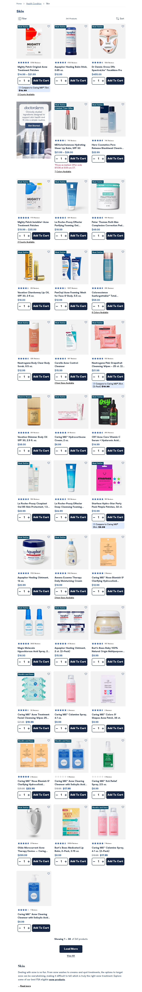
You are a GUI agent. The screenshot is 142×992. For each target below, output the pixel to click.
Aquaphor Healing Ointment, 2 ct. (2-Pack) (70, 650)
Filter (24, 18)
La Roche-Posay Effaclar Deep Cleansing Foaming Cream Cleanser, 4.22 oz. (69, 505)
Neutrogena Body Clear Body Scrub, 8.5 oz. (34, 365)
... (24, 986)
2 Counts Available (26, 94)
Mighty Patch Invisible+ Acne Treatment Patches (33, 224)
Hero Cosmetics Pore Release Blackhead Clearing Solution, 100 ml (107, 147)
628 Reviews (35, 359)
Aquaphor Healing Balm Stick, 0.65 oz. (71, 69)
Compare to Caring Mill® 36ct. (105, 525)
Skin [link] (48, 4)
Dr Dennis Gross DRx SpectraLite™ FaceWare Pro (107, 69)
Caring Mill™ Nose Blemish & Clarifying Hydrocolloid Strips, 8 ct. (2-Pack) (34, 783)
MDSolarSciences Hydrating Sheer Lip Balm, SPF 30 (70, 146)
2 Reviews (108, 573)
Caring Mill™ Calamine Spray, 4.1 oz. (71, 716)
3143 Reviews (72, 573)
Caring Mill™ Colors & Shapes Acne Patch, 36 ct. (106, 716)
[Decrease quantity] (20, 81)
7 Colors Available (63, 172)
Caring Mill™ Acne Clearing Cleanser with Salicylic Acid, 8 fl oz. (33, 916)
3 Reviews (71, 710)
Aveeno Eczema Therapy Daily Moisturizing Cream (68, 579)
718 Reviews (72, 141)
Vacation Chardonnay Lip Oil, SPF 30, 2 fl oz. (33, 294)
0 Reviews (71, 777)
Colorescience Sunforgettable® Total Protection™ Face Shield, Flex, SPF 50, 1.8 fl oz (108, 294)
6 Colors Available (100, 312)
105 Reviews (109, 359)
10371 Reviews (72, 288)
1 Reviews (108, 843)
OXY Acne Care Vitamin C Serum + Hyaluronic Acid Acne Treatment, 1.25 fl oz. (106, 439)
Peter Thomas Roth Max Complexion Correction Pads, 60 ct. (108, 224)
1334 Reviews (109, 63)
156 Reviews (109, 218)
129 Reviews (109, 499)
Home (19, 4)
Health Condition (33, 4)
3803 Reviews (35, 644)
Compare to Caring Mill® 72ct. (34, 89)
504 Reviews (35, 499)
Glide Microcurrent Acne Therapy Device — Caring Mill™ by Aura (32, 850)
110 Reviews (35, 710)
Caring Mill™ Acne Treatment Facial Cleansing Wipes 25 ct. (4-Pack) (33, 716)
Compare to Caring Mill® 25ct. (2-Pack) (108, 385)
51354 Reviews (73, 843)
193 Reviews (72, 499)
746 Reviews (109, 141)
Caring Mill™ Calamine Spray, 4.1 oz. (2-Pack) (108, 849)
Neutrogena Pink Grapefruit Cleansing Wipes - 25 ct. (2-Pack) (108, 365)
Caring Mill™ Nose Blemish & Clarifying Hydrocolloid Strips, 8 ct (108, 579)
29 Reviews (71, 433)
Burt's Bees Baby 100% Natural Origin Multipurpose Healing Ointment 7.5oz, (107, 650)
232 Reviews (35, 288)
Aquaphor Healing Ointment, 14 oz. (33, 579)
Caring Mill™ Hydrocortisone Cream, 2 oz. (70, 439)
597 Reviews (72, 359)
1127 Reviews (109, 644)
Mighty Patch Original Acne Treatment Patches (32, 69)
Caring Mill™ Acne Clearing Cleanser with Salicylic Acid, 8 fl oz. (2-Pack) (70, 783)
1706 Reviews (72, 63)
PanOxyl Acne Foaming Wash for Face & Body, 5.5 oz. (70, 294)
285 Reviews (109, 433)
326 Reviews (72, 218)
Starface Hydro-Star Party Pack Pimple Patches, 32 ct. (107, 505)
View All (71, 956)
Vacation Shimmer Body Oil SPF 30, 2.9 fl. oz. (32, 439)
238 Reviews (109, 288)
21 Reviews (34, 843)
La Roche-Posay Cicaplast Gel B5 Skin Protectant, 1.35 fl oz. (33, 505)
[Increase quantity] (29, 81)
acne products (57, 979)
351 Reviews (35, 433)
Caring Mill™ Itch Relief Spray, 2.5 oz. (104, 783)
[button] (34, 41)
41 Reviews (71, 644)
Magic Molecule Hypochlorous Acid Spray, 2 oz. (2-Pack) (33, 650)
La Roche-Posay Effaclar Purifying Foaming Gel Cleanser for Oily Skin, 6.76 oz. (70, 224)
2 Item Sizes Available (64, 383)
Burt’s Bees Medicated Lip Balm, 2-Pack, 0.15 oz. (69, 849)
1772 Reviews (35, 218)
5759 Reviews (35, 63)
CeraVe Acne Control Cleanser (66, 365)
